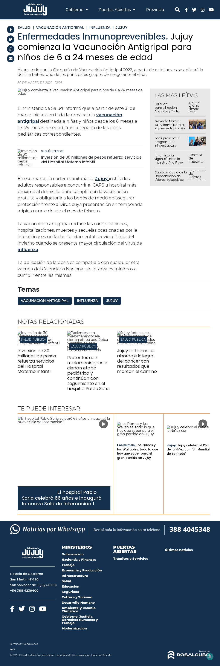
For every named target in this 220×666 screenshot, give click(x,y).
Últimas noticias (179, 550)
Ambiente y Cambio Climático (79, 609)
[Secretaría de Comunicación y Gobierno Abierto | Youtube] (211, 9)
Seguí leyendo (52, 151)
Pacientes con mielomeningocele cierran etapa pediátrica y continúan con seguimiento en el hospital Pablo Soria (88, 373)
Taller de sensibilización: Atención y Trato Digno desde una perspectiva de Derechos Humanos (169, 113)
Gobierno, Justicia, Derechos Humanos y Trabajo (80, 619)
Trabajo (68, 565)
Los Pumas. (126, 445)
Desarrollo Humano (78, 602)
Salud (66, 581)
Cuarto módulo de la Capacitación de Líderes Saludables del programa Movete (170, 179)
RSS (12, 649)
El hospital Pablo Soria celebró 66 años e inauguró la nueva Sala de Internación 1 (61, 498)
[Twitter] (10, 39)
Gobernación (73, 554)
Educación (70, 586)
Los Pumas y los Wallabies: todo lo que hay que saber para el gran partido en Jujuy (137, 451)
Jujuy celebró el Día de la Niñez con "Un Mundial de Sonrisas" (188, 449)
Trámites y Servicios (130, 558)
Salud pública (33, 339)
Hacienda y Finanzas (79, 559)
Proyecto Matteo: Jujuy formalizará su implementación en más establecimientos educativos (169, 130)
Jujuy (102, 178)
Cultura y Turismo (77, 597)
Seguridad (70, 592)
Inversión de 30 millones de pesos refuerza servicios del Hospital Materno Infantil (91, 160)
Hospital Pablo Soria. (39, 493)
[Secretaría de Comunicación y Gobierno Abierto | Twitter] (194, 9)
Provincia (155, 9)
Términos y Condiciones (24, 643)
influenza (28, 249)
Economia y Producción (82, 570)
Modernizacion (74, 628)
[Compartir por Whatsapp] (10, 49)
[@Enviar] (10, 58)
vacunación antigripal (45, 301)
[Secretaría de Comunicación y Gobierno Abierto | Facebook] (186, 9)
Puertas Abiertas (115, 9)
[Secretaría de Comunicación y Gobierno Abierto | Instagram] (203, 9)
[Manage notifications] (209, 656)
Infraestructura (75, 576)
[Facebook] (10, 29)
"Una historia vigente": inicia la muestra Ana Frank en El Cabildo (168, 160)
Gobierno (75, 9)
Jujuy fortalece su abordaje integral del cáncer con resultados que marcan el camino (137, 361)
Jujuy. (172, 445)
